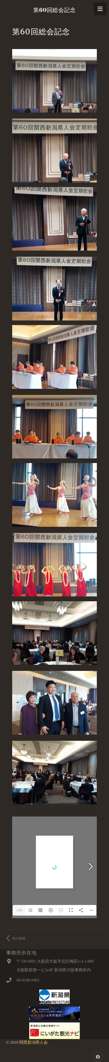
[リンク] (54, 997)
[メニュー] (100, 9)
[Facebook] (98, 1057)
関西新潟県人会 (33, 1042)
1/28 (19, 910)
